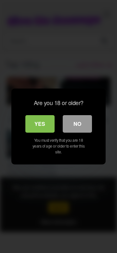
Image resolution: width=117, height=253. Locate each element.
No (77, 123)
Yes (39, 123)
